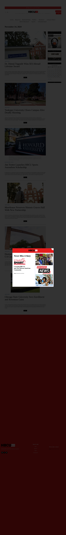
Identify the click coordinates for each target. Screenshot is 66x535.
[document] (33, 267)
